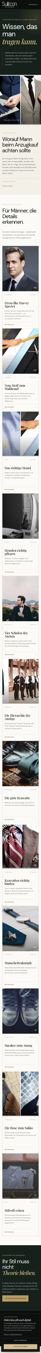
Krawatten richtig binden (17, 882)
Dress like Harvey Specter (17, 304)
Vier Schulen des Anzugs (16, 634)
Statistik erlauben (20, 1346)
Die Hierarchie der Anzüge (17, 717)
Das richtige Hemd (18, 468)
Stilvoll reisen (14, 1210)
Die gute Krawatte (17, 798)
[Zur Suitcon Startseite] (9, 5)
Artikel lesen (8, 186)
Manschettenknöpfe (18, 963)
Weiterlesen (20, 324)
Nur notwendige (20, 1340)
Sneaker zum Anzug (18, 1045)
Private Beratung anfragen (15, 1298)
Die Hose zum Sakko (19, 1128)
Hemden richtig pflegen (16, 552)
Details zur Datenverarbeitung (13, 1334)
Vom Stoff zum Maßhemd (15, 387)
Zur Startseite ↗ (34, 4)
